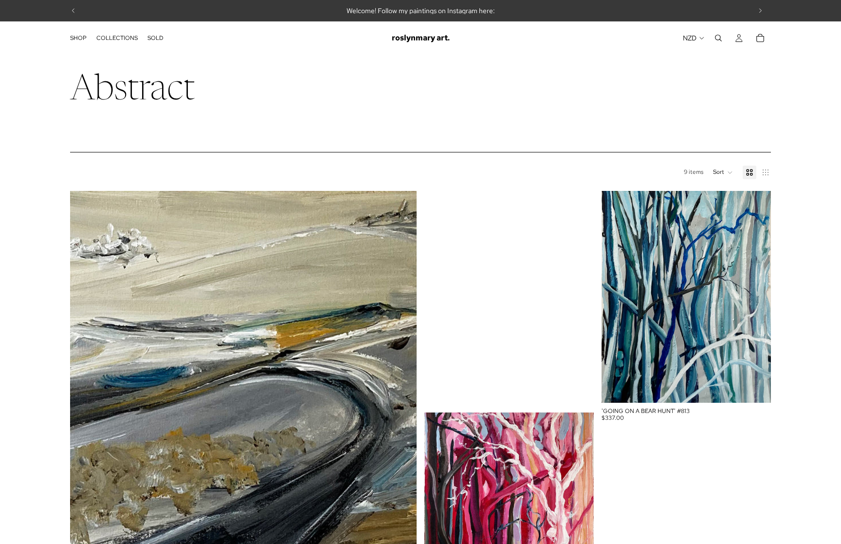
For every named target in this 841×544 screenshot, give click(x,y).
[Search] (718, 38)
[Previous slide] (73, 10)
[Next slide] (760, 10)
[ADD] (756, 387)
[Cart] (760, 38)
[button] (723, 172)
